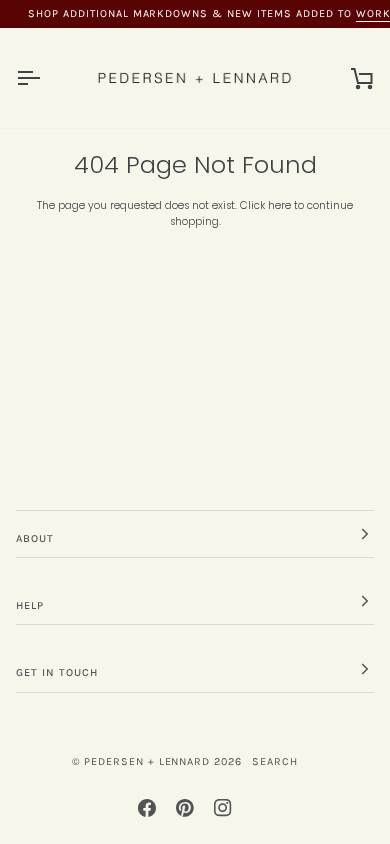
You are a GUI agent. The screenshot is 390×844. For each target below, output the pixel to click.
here (279, 205)
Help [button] (30, 605)
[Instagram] (223, 808)
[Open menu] (46, 78)
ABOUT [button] (35, 538)
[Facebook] (147, 808)
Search (275, 761)
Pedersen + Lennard (147, 761)
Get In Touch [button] (57, 672)
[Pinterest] (185, 808)
